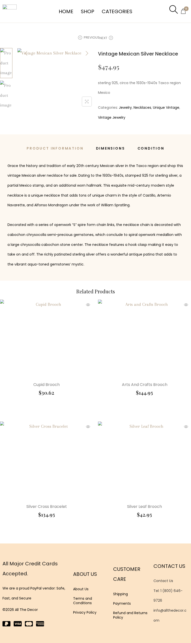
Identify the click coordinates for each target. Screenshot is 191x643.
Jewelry (125, 107)
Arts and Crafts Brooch (144, 384)
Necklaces (142, 107)
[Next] (87, 53)
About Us (81, 589)
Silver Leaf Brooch (144, 506)
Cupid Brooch (46, 384)
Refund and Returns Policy (130, 615)
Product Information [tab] (55, 148)
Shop (87, 11)
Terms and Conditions (82, 600)
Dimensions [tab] (110, 148)
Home (66, 11)
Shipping (120, 593)
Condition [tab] (151, 148)
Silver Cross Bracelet (46, 506)
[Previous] (26, 53)
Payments (122, 603)
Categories (117, 11)
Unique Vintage (166, 107)
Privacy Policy (84, 612)
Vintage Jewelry (111, 117)
